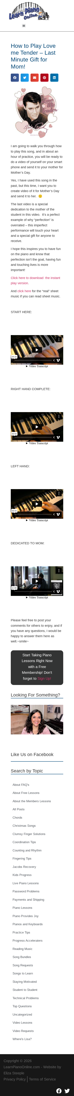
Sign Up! (44, 678)
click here (24, 291)
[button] (24, 26)
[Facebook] (59, 1091)
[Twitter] (67, 1091)
